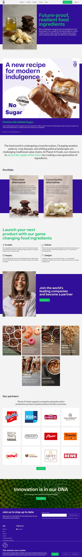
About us (5, 529)
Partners (35, 2)
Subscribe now (73, 515)
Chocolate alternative (7, 538)
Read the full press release (11, 131)
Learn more (15, 196)
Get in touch (44, 300)
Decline (66, 554)
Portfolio (28, 2)
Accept (55, 554)
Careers (41, 2)
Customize (75, 554)
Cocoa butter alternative (8, 540)
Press (46, 2)
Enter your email (45, 512)
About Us (22, 2)
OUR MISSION (41, 498)
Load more (41, 468)
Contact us (67, 2)
